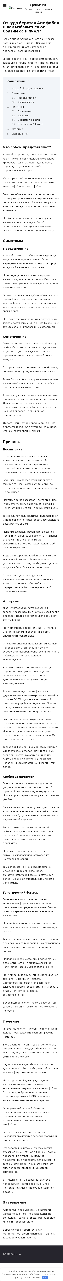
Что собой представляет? (27, 88)
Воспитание (25, 111)
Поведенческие (27, 97)
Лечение (17, 129)
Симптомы (18, 93)
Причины (18, 107)
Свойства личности (29, 120)
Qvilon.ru (38, 5)
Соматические (26, 102)
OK (44, 1277)
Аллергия (23, 115)
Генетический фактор (30, 124)
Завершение (20, 133)
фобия (7, 831)
